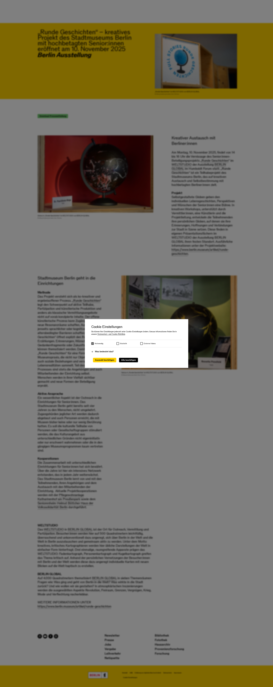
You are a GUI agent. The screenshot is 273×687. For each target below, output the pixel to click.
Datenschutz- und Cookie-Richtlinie (111, 334)
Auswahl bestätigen (104, 360)
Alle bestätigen (128, 360)
